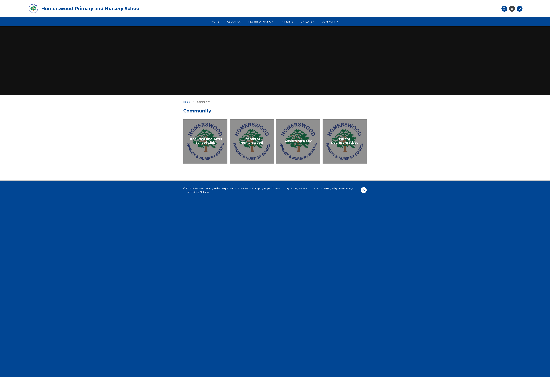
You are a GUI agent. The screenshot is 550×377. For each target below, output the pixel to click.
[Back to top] (364, 190)
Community (203, 101)
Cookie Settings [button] (345, 188)
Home (186, 101)
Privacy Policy (330, 188)
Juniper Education (272, 188)
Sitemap (315, 188)
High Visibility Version (296, 188)
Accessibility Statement (198, 192)
